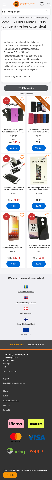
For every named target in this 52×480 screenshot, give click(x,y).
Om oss (6, 405)
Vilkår (5, 396)
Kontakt (6, 410)
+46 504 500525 (10, 371)
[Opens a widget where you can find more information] (10, 475)
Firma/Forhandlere (11, 400)
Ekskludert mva (36, 344)
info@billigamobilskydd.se (14, 383)
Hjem (5, 391)
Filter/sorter (28, 88)
